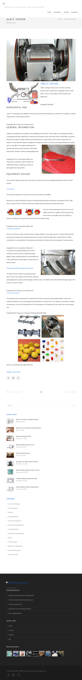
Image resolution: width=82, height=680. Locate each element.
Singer (10, 538)
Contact (11, 630)
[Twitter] (13, 378)
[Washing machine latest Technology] (29, 653)
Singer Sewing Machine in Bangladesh (27, 487)
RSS (9, 639)
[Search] (73, 405)
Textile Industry (13, 508)
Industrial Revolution (14, 550)
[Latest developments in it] (22, 653)
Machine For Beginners (15, 546)
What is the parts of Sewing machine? (27, 419)
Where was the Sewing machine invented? (28, 428)
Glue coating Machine (15, 613)
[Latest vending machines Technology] (35, 653)
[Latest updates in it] (61, 653)
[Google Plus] (18, 378)
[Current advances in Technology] (41, 653)
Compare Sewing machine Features (26, 478)
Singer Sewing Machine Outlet (25, 445)
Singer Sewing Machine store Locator (27, 470)
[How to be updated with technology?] (55, 653)
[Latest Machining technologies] (48, 653)
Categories (57, 12)
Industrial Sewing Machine (16, 533)
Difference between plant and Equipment (21, 595)
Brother (10, 512)
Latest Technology (14, 504)
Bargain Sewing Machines (23, 436)
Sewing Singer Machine (23, 453)
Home (49, 12)
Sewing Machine (13, 517)
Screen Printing (13, 554)
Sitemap (66, 12)
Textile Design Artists (15, 604)
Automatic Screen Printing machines (19, 609)
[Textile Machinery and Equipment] (23, 3)
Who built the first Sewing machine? (27, 462)
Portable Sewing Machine (16, 525)
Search (75, 12)
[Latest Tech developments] (9, 653)
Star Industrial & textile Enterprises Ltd (20, 600)
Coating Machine (70, 19)
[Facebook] (8, 378)
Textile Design (12, 542)
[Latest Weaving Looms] (15, 653)
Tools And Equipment (14, 521)
